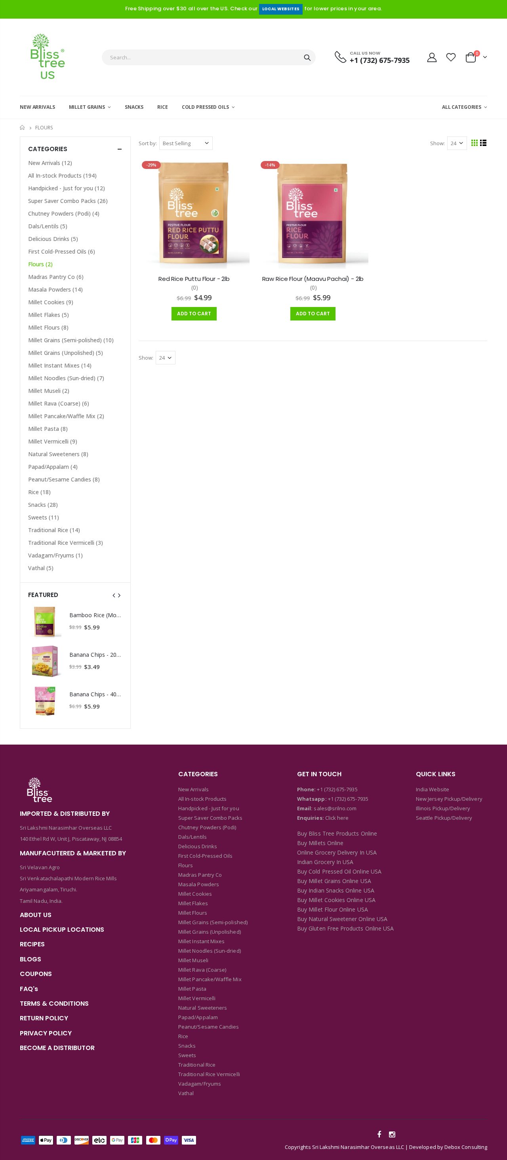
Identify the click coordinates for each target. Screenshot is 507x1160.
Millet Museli (48, 390)
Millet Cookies (50, 302)
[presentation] (114, 595)
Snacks (43, 504)
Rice (39, 492)
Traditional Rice (54, 530)
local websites (281, 9)
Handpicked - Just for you (66, 188)
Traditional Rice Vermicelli (65, 542)
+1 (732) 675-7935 (337, 789)
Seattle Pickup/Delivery (444, 817)
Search (307, 57)
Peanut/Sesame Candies (64, 479)
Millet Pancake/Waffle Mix (66, 416)
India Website (432, 789)
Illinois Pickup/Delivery (443, 808)
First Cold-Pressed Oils (61, 251)
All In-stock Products (62, 175)
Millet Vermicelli (52, 441)
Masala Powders (55, 289)
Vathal (40, 568)
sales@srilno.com (334, 808)
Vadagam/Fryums (55, 555)
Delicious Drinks (53, 239)
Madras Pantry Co (56, 277)
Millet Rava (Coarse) (58, 403)
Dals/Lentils (47, 226)
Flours (40, 264)
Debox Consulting (465, 1147)
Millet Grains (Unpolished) (65, 352)
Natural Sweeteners (58, 454)
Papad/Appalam (53, 466)
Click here (337, 817)
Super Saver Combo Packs (68, 201)
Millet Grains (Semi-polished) (71, 340)
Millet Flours (48, 327)
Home (23, 127)
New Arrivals (50, 163)
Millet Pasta (48, 428)
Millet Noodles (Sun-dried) (66, 378)
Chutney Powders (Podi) (63, 213)
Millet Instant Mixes (59, 365)
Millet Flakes (48, 314)
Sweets (43, 517)
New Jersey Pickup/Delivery (449, 798)
